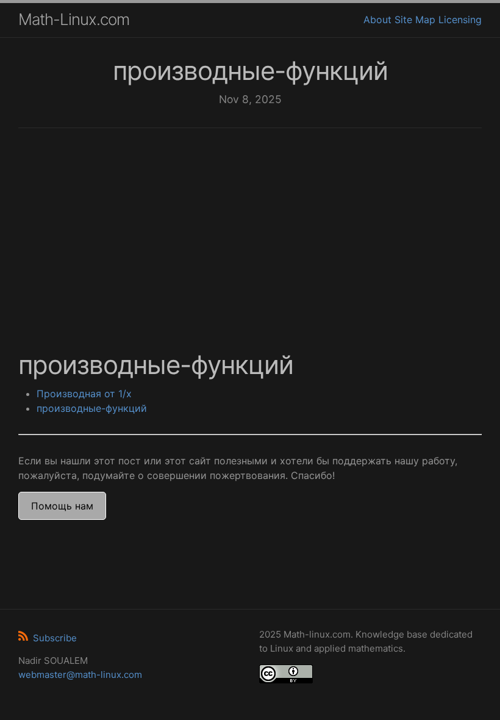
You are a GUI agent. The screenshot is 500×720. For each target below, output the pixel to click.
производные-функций (92, 408)
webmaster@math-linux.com (80, 674)
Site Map (415, 19)
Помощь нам (62, 506)
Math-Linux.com (73, 19)
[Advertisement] (250, 231)
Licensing (460, 19)
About (377, 19)
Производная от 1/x (84, 393)
